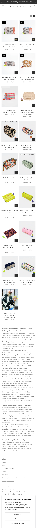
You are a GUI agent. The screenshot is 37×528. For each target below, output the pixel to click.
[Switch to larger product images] (31, 16)
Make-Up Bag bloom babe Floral (27, 146)
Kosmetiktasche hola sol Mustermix (27, 46)
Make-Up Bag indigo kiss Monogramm (9, 281)
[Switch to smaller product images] (34, 16)
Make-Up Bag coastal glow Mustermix (9, 78)
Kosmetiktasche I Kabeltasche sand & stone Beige (27, 112)
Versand (4, 462)
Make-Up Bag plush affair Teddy (27, 179)
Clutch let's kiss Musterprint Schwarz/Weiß (9, 315)
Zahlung (4, 459)
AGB (3, 465)
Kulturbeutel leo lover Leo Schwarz (9, 146)
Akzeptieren (17, 514)
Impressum (5, 475)
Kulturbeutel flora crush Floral (9, 179)
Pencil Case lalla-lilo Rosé (27, 246)
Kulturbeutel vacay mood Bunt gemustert (9, 111)
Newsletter (21, 1)
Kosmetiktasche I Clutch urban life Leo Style (10, 248)
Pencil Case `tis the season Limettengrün (27, 212)
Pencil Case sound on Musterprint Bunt (27, 281)
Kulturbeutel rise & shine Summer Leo (27, 78)
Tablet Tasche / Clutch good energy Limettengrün (9, 213)
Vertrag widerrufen (8, 481)
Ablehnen (17, 519)
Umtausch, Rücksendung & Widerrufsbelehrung (15, 478)
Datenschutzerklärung (8, 468)
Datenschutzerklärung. (11, 509)
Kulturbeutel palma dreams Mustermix (10, 46)
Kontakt (4, 471)
